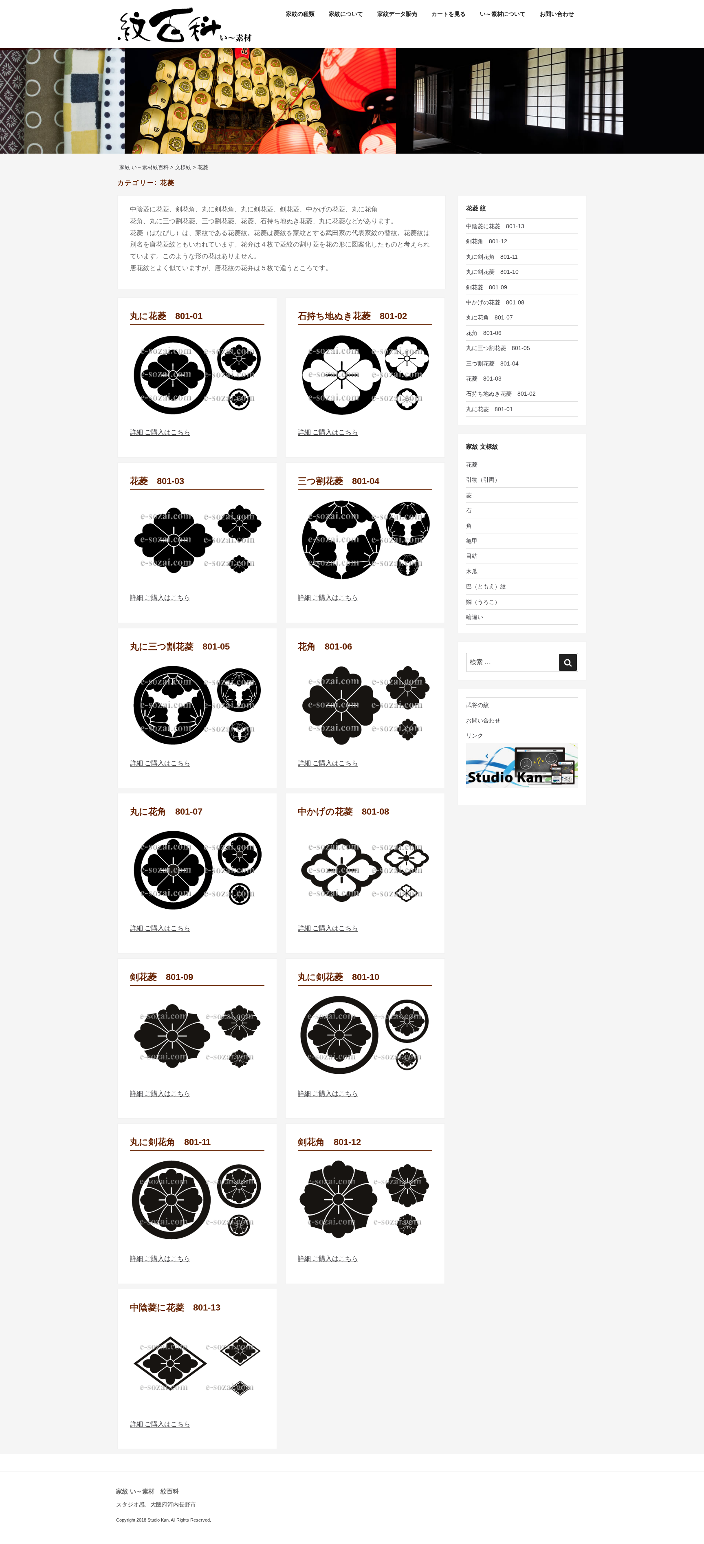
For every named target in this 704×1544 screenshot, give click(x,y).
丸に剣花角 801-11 (170, 1142)
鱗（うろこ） (483, 602)
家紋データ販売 (397, 14)
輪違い (474, 617)
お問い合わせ (557, 14)
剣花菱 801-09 (161, 977)
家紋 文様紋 (482, 446)
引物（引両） (483, 479)
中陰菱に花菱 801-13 (175, 1307)
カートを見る (448, 14)
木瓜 (471, 571)
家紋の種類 (300, 14)
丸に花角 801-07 (166, 811)
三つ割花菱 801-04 (338, 481)
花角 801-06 (325, 646)
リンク (474, 735)
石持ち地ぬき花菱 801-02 (352, 316)
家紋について (346, 14)
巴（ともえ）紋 (486, 586)
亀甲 (471, 540)
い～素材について (503, 14)
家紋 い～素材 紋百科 (147, 1491)
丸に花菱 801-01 (166, 316)
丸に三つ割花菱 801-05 (180, 646)
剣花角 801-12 (329, 1142)
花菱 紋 (476, 208)
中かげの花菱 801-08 (343, 811)
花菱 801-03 (157, 481)
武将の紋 (477, 705)
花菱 (471, 464)
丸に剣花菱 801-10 (338, 977)
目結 (471, 556)
